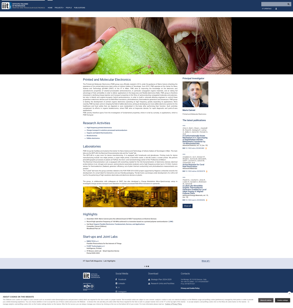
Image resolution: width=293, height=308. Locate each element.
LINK (171, 221)
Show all (187, 206)
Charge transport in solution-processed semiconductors (107, 130)
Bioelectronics (92, 135)
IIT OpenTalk (266, 8)
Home (50, 8)
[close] (289, 293)
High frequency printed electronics (99, 127)
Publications (79, 8)
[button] (59, 5)
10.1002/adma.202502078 (194, 171)
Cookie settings (282, 300)
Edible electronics (93, 138)
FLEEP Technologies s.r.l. (96, 246)
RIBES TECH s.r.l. (93, 241)
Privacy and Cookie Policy (190, 288)
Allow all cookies (265, 300)
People (69, 8)
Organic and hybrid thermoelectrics (99, 133)
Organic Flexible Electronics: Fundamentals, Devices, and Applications (119, 224)
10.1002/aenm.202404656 (194, 200)
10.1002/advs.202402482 (193, 148)
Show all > (206, 261)
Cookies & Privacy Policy (173, 304)
